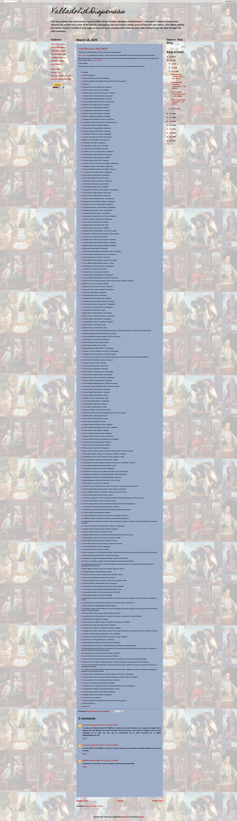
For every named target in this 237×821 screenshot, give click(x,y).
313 (82, 477)
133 (82, 272)
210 (82, 380)
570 (82, 608)
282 (82, 459)
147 (82, 295)
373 (82, 506)
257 (82, 448)
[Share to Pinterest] (122, 711)
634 (82, 669)
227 (82, 404)
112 (82, 239)
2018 (171, 137)
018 (82, 101)
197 (82, 365)
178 (82, 342)
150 (82, 301)
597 (82, 628)
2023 (171, 117)
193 (82, 360)
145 (82, 292)
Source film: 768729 (96, 60)
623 (82, 659)
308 (82, 474)
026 (82, 113)
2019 (171, 133)
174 (82, 336)
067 (82, 172)
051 (82, 145)
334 (82, 489)
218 (82, 392)
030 (82, 116)
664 (82, 689)
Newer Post (82, 801)
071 (82, 178)
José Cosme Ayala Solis (91, 725)
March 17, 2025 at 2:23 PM (108, 725)
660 (82, 683)
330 (82, 486)
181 (82, 345)
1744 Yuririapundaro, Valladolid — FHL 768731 (178, 102)
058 (82, 157)
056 (82, 154)
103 (82, 225)
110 (82, 236)
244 (82, 427)
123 (82, 260)
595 (82, 622)
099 (82, 216)
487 (82, 555)
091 (82, 204)
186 (82, 351)
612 (82, 645)
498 (82, 561)
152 (82, 304)
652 (82, 680)
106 (82, 231)
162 (82, 319)
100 (82, 219)
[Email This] (115, 711)
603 (82, 634)
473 (82, 546)
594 (82, 619)
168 (82, 327)
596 (82, 625)
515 (82, 568)
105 (82, 228)
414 (82, 521)
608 (82, 639)
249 (82, 436)
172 (82, 333)
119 (82, 254)
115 (82, 248)
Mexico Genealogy (83, 55)
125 (82, 263)
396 (82, 515)
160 (82, 316)
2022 (171, 121)
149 (82, 298)
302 (82, 471)
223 (82, 398)
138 (82, 280)
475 (82, 549)
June (173, 68)
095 (82, 210)
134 (82, 275)
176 (82, 339)
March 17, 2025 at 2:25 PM (108, 745)
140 (82, 283)
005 (82, 84)
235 (82, 412)
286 (82, 462)
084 (82, 198)
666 (82, 692)
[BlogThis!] (117, 711)
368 (82, 503)
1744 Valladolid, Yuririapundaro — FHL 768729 (178, 77)
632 (82, 665)
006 (82, 87)
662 (82, 686)
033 (82, 122)
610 (82, 642)
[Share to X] (119, 711)
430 (82, 529)
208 (82, 377)
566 (82, 602)
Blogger (141, 817)
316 (82, 480)
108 (82, 233)
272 (82, 456)
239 (82, 418)
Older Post (157, 801)
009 (82, 90)
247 (82, 433)
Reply (85, 738)
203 (82, 371)
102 (82, 222)
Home (120, 801)
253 (82, 442)
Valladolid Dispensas (88, 12)
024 (82, 110)
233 (82, 409)
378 (82, 509)
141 (82, 286)
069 (82, 175)
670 (82, 697)
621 (82, 656)
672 (82, 703)
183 (82, 348)
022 (82, 107)
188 (82, 354)
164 (82, 321)
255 (82, 445)
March (173, 71)
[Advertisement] (180, 156)
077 (82, 187)
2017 (171, 141)
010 (82, 93)
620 (82, 653)
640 (82, 674)
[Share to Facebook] (120, 711)
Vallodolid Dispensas (90, 760)
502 (82, 564)
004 (82, 81)
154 (82, 307)
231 (82, 407)
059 (82, 160)
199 (82, 368)
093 (82, 207)
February (174, 109)
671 (82, 700)
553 (82, 586)
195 (82, 363)
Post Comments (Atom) (94, 806)
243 (82, 424)
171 (82, 330)
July (172, 64)
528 (82, 574)
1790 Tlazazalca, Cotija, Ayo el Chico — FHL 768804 (178, 94)
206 (82, 374)
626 (82, 662)
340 (82, 492)
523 (82, 571)
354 (82, 498)
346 (82, 495)
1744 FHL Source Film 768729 (92, 48)
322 (82, 483)
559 (82, 598)
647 (82, 677)
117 (82, 251)
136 (82, 277)
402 (82, 518)
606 (82, 636)
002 (82, 75)
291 (82, 465)
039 (82, 128)
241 (82, 421)
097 (82, 213)
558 (82, 595)
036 (82, 125)
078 (82, 189)
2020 (171, 129)
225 (82, 401)
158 (82, 313)
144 (82, 289)
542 (82, 580)
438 (82, 532)
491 (82, 558)
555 (82, 589)
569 (82, 605)
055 (82, 151)
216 (82, 389)
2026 (171, 57)
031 (82, 119)
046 (82, 140)
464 (82, 543)
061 (82, 163)
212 (82, 383)
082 (82, 195)
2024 (171, 114)
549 (82, 583)
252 (82, 439)
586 (82, 616)
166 (82, 324)
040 (82, 131)
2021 (171, 125)
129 (82, 266)
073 (82, 181)
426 (82, 526)
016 (82, 98)
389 (82, 512)
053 (82, 148)
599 (82, 631)
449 (82, 537)
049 (82, 143)
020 (82, 104)
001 (82, 72)
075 (82, 184)
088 (82, 201)
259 (82, 451)
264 (82, 454)
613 (82, 648)
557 (82, 592)
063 (82, 166)
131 (82, 269)
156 (82, 310)
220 (82, 395)
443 (82, 534)
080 (82, 192)
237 (82, 415)
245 (82, 430)
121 (82, 257)
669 (82, 694)
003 (82, 78)
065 (82, 169)
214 (82, 386)
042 (82, 134)
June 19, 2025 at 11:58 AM (109, 760)
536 (82, 577)
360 (82, 500)
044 (82, 137)
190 (82, 357)
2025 (171, 61)
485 (82, 552)
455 (82, 540)
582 (82, 613)
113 (82, 242)
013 (82, 96)
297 (82, 468)
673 (82, 706)
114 (82, 245)
